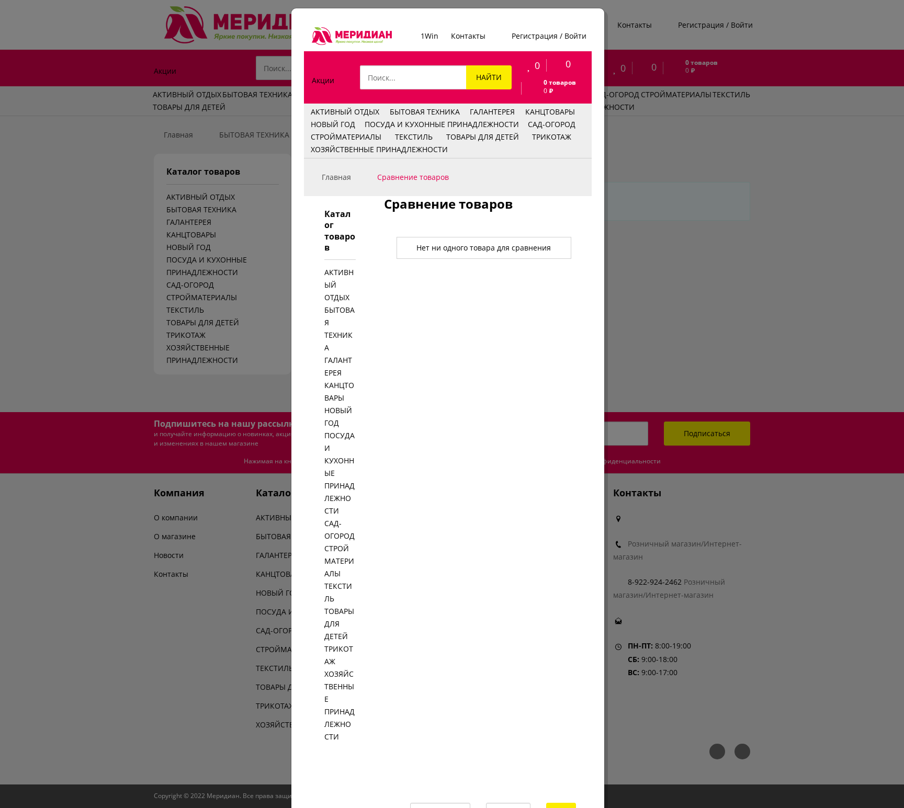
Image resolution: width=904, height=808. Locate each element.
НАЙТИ (489, 77)
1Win (429, 36)
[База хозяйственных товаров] (352, 36)
